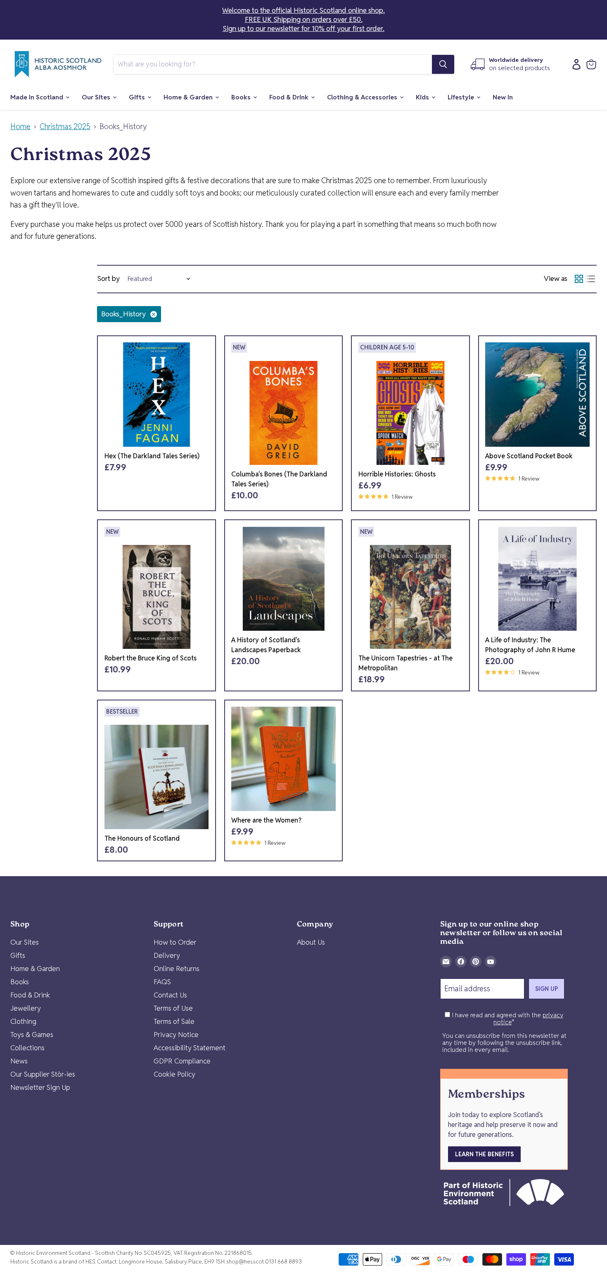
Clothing (23, 1021)
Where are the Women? (266, 820)
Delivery (167, 955)
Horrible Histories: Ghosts (397, 474)
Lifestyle (462, 97)
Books (241, 97)
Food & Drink (289, 97)
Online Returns (176, 968)
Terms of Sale (174, 1021)
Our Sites (97, 97)
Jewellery (25, 1008)
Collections (27, 1047)
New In (503, 97)
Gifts (138, 97)
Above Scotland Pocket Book (529, 456)
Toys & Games (31, 1034)
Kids (423, 97)
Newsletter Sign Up (40, 1087)
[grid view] (579, 279)
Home (20, 127)
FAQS (162, 981)
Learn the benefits (484, 1154)
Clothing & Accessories (363, 97)
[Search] (443, 64)
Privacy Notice (176, 1034)
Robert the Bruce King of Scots (150, 658)
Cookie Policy (174, 1074)
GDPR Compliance (182, 1061)
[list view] (591, 279)
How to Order (175, 942)
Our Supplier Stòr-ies (42, 1074)
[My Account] (574, 64)
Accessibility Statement (189, 1047)
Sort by (108, 279)
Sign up (546, 988)
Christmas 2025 (65, 127)
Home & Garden (189, 97)
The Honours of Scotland (142, 838)
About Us (311, 942)
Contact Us (170, 995)
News (19, 1061)
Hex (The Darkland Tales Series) (151, 456)
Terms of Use (173, 1008)
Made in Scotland (37, 97)
